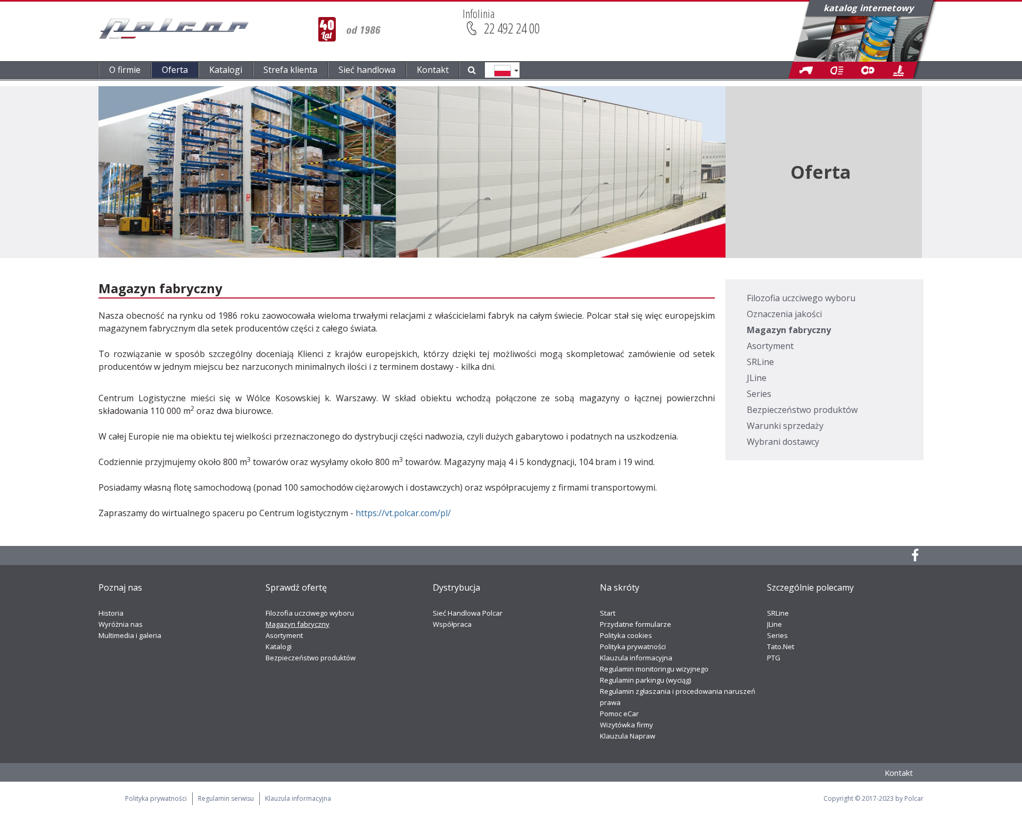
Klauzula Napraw (627, 736)
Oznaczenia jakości (784, 314)
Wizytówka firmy (626, 725)
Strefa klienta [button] (290, 70)
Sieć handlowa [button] (367, 70)
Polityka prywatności (633, 646)
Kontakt (433, 70)
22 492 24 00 (512, 28)
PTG (773, 657)
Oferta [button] (175, 70)
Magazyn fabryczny (789, 330)
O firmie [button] (125, 70)
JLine (757, 378)
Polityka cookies (626, 635)
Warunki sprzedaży (785, 426)
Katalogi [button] (225, 70)
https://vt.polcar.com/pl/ (403, 513)
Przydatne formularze (635, 624)
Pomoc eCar (619, 713)
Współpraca (452, 624)
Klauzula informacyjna (636, 657)
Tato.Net (780, 646)
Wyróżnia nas (120, 624)
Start (607, 613)
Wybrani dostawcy (783, 441)
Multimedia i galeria (129, 635)
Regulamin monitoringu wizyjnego (654, 669)
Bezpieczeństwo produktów (802, 410)
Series (759, 394)
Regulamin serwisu (226, 798)
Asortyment (770, 346)
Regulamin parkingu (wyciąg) (645, 680)
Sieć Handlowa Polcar (467, 613)
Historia (110, 613)
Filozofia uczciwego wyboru (801, 298)
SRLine (760, 362)
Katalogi (279, 646)
